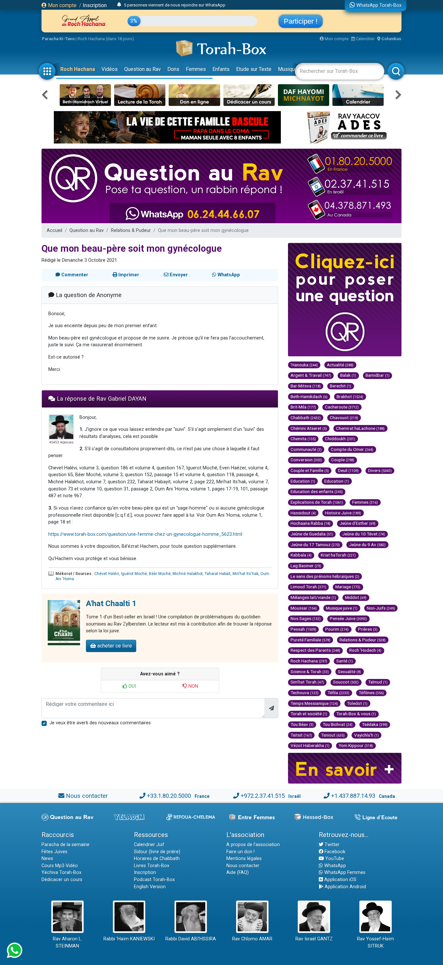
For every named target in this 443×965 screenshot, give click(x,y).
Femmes (196, 69)
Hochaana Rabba (310, 523)
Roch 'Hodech (365, 650)
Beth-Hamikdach (309, 396)
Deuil (348, 470)
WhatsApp (334, 865)
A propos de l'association (253, 844)
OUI (131, 686)
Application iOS (339, 879)
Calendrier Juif (149, 844)
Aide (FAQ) (237, 872)
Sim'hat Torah (307, 681)
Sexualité (349, 671)
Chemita (303, 438)
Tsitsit (301, 735)
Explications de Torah (317, 502)
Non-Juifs (381, 608)
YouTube (334, 858)
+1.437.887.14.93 (353, 795)
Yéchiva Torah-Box (61, 872)
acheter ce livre (114, 646)
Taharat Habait (218, 573)
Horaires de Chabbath (157, 858)
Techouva (304, 692)
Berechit (340, 385)
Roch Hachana (77, 69)
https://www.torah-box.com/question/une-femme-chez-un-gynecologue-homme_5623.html (145, 534)
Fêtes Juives (54, 852)
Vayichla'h (366, 735)
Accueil (54, 230)
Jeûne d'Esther (358, 523)
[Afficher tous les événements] (119, 4)
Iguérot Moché (134, 573)
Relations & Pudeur (131, 230)
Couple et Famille (310, 470)
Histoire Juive (343, 512)
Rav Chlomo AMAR (252, 939)
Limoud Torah (308, 586)
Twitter (331, 844)
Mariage (347, 586)
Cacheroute (342, 406)
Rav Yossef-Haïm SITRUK (375, 942)
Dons (173, 69)
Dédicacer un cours (62, 879)
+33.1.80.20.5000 (169, 795)
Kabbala (301, 554)
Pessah (303, 629)
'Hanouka (304, 364)
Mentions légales (244, 858)
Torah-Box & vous (356, 713)
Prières (367, 629)
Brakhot (350, 396)
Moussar (304, 608)
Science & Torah (310, 671)
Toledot (357, 703)
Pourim (337, 629)
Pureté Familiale (310, 639)
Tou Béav (302, 724)
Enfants (221, 69)
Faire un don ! (240, 852)
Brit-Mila (303, 406)
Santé (344, 660)
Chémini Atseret (309, 428)
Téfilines (371, 692)
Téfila (338, 692)
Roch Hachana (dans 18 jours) (106, 38)
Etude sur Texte (253, 69)
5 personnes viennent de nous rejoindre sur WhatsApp (174, 5)
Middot (355, 597)
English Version (150, 887)
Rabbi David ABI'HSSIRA (190, 939)
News (47, 858)
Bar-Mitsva (306, 385)
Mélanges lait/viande (313, 597)
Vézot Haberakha (310, 745)
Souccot (346, 681)
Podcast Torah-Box (154, 879)
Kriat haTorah (338, 554)
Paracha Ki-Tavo (58, 38)
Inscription (95, 5)
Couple (342, 459)
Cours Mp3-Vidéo (60, 865)
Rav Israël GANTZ (314, 939)
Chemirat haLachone (360, 428)
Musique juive (341, 608)
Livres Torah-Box (151, 865)
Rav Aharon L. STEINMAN (67, 942)
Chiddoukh (340, 438)
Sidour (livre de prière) (157, 852)
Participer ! (300, 21)
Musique (288, 69)
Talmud (378, 681)
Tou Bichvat (338, 724)
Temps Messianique (314, 703)
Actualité (340, 364)
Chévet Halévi (106, 573)
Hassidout (303, 512)
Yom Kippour (356, 745)
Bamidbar (377, 375)
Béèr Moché (160, 573)
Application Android (344, 887)
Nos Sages (306, 618)
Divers (380, 470)
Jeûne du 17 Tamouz (315, 544)
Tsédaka (375, 724)
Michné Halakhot (188, 573)
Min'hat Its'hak (245, 573)
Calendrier (365, 38)
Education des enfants (317, 491)
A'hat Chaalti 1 (111, 603)
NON (192, 686)
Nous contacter (87, 795)
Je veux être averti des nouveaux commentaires (100, 723)
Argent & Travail (311, 375)
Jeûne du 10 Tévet (363, 533)
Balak (348, 375)
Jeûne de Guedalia (312, 533)
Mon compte (62, 5)
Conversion (306, 459)
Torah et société (309, 713)
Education (303, 481)
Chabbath (306, 417)
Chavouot (344, 417)
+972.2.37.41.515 (263, 795)
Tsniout (333, 735)
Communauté (306, 449)
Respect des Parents (315, 650)
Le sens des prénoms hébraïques (325, 576)
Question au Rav (142, 69)
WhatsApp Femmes (344, 872)
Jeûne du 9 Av (367, 544)
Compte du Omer (352, 449)
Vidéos (110, 69)
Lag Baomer (306, 565)
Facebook (334, 852)
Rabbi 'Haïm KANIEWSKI (129, 939)
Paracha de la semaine (66, 844)
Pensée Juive (348, 618)
